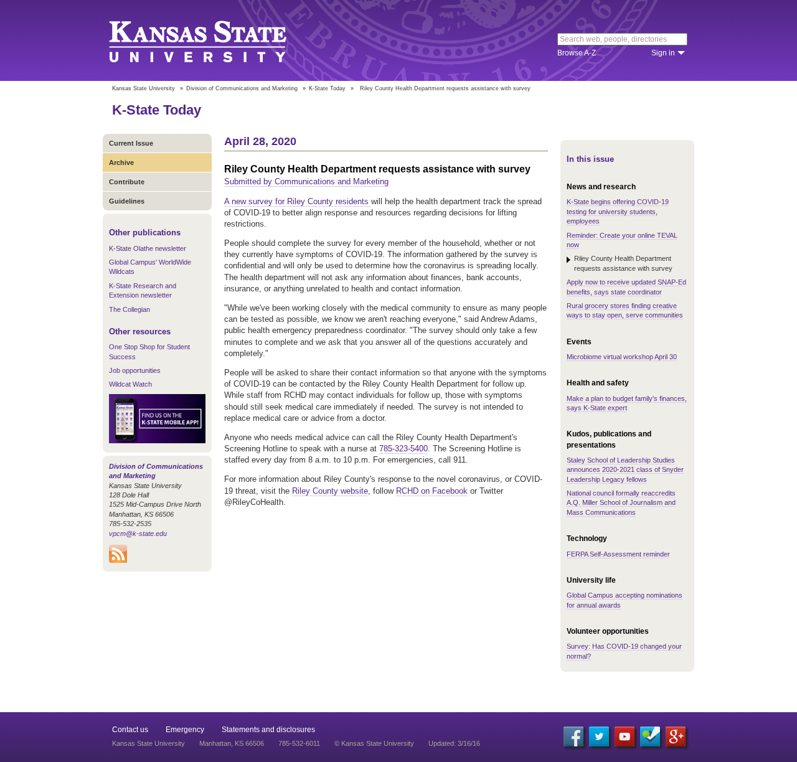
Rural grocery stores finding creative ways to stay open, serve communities (625, 310)
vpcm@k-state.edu (138, 533)
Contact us (130, 729)
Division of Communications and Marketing (242, 88)
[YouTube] (624, 736)
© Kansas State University (374, 743)
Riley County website (330, 491)
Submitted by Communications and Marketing (306, 181)
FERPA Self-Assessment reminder (618, 554)
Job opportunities (135, 370)
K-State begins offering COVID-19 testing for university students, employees (618, 211)
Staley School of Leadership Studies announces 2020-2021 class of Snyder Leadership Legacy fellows (625, 469)
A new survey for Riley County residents (297, 201)
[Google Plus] (676, 736)
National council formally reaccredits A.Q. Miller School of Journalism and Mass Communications (621, 502)
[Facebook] (573, 736)
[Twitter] (599, 736)
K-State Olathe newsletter (147, 248)
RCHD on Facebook (432, 491)
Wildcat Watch (130, 384)
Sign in (663, 53)
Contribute (126, 182)
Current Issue (131, 143)
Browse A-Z (576, 53)
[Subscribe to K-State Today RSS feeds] (118, 560)
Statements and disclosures (268, 729)
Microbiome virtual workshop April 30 (622, 356)
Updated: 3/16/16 (454, 743)
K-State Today (327, 88)
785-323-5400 (403, 448)
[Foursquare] (650, 736)
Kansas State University (213, 40)
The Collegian (129, 309)
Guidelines (126, 201)
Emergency (185, 729)
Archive (121, 162)
